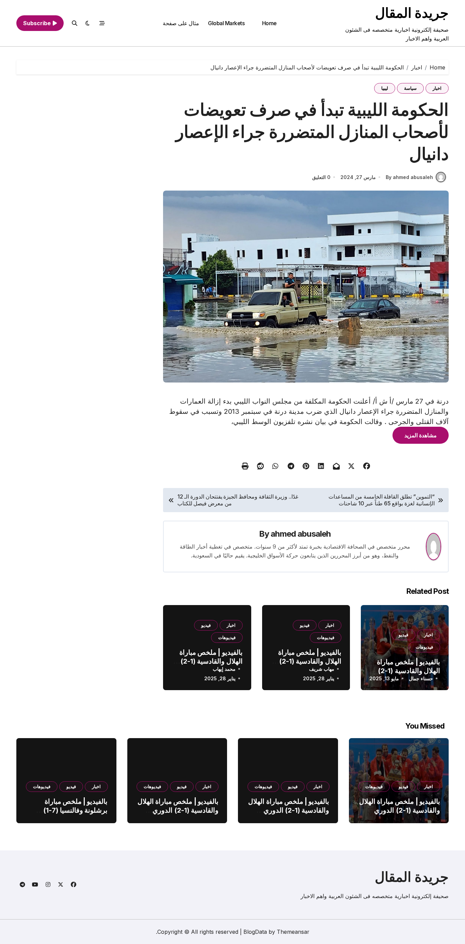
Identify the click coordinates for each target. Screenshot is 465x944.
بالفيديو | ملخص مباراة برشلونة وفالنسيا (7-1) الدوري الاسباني (75, 810)
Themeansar (293, 931)
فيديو (403, 634)
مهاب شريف (321, 669)
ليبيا (384, 88)
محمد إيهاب (224, 669)
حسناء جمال (421, 678)
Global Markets (226, 23)
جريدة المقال (412, 12)
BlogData (255, 931)
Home (269, 23)
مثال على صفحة (181, 23)
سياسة (410, 88)
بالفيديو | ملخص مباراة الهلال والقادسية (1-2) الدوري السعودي (408, 671)
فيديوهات (424, 647)
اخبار (437, 88)
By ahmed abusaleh (409, 177)
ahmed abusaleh (301, 534)
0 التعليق (321, 177)
